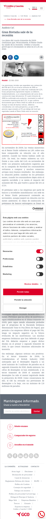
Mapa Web (13, 500)
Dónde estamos (21, 426)
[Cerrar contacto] (35, 517)
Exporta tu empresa (22, 507)
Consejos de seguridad (22, 487)
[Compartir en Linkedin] (16, 57)
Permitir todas (23, 292)
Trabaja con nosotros (22, 491)
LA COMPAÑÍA (10, 467)
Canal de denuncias (22, 478)
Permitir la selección (23, 300)
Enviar (37, 411)
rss (36, 455)
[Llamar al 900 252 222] (29, 8)
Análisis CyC (36, 16)
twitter (9, 455)
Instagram (31, 455)
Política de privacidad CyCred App (22, 494)
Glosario (27, 503)
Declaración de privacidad (22, 475)
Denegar (23, 308)
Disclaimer (29, 471)
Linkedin (20, 455)
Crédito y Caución (10, 16)
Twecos (17, 503)
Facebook (15, 455)
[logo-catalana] (23, 516)
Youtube (26, 455)
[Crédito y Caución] (13, 7)
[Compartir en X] (4, 57)
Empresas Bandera (28, 500)
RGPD (36, 481)
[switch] (39, 259)
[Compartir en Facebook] (10, 57)
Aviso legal (16, 471)
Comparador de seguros (24, 435)
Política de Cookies (22, 484)
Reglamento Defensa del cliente (17, 481)
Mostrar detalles (31, 284)
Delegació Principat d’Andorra (22, 497)
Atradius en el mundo (23, 445)
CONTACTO (35, 467)
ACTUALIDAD (23, 467)
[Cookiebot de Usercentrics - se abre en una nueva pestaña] (32, 209)
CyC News (24, 16)
